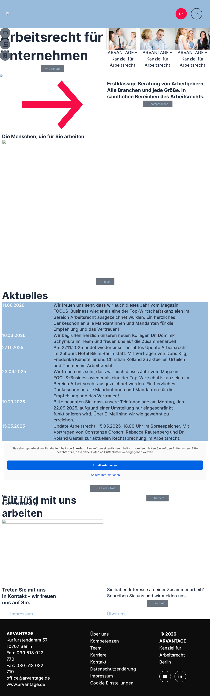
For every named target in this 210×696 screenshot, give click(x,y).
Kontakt (98, 662)
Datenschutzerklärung (113, 669)
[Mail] (165, 676)
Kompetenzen (104, 641)
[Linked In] (180, 676)
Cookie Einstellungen (112, 683)
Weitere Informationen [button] (105, 475)
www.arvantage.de (26, 684)
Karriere (98, 655)
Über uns (116, 613)
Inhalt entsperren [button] (105, 465)
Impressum (21, 613)
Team (96, 648)
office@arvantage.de (28, 678)
